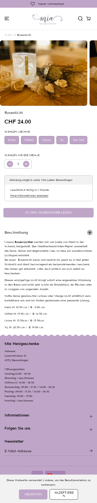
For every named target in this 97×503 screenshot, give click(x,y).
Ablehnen (33, 494)
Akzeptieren (64, 494)
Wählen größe (17, 131)
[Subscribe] (90, 451)
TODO (9, 35)
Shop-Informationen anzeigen (29, 195)
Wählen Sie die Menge (22, 155)
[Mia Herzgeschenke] (47, 18)
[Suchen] (80, 18)
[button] (7, 19)
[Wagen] (88, 18)
